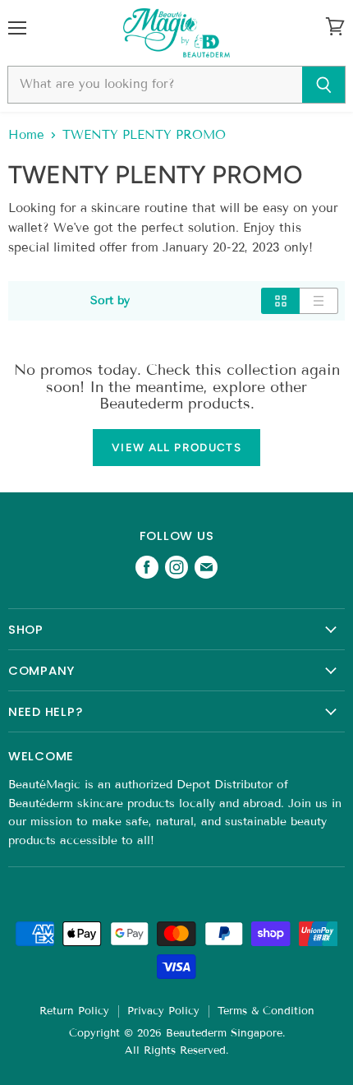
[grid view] (280, 301)
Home (26, 135)
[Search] (324, 85)
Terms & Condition (266, 1011)
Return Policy (74, 1011)
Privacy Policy (163, 1011)
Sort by (110, 300)
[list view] (319, 301)
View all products (176, 447)
